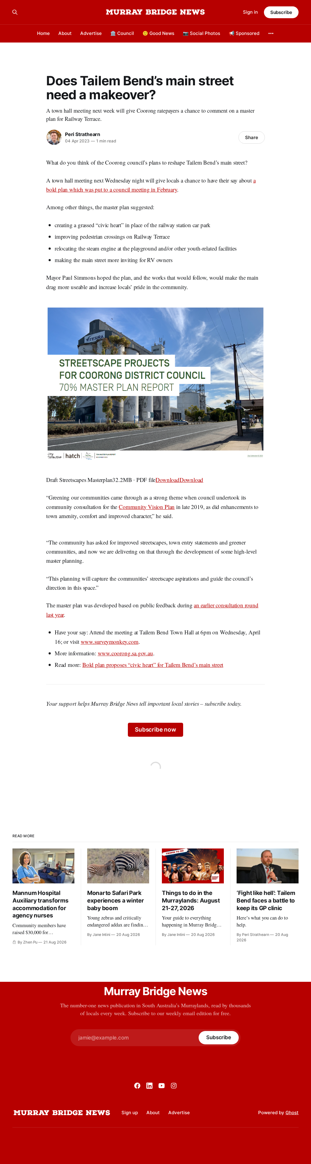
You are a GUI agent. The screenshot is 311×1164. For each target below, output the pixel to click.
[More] (271, 33)
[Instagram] (174, 1086)
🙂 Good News (158, 33)
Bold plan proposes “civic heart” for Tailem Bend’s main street (152, 664)
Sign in (250, 12)
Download (167, 479)
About (65, 33)
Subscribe (281, 12)
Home (43, 33)
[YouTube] (162, 1086)
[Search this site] (15, 12)
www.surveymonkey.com (109, 641)
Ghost (292, 1112)
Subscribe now (155, 729)
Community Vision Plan (147, 506)
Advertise (91, 33)
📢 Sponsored (244, 33)
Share (251, 137)
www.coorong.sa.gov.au (125, 653)
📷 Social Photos (201, 33)
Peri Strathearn (82, 134)
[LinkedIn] (149, 1086)
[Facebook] (137, 1086)
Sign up (129, 1112)
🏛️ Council (122, 33)
